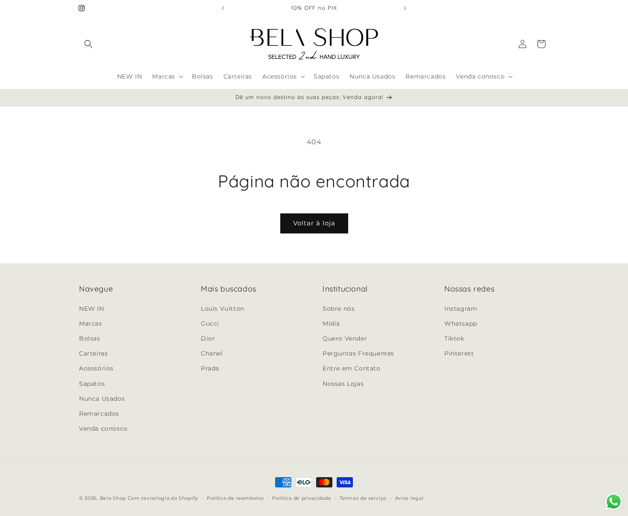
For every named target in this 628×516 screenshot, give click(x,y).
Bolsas (89, 338)
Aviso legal (409, 498)
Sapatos (92, 383)
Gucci (210, 323)
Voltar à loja (314, 223)
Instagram (460, 308)
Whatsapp (460, 323)
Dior (208, 338)
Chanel (212, 353)
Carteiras (93, 353)
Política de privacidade (301, 498)
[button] (88, 44)
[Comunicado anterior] (223, 8)
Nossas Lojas (343, 383)
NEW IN (91, 308)
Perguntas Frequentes (358, 353)
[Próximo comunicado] (405, 8)
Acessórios (96, 368)
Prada (210, 368)
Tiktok (454, 338)
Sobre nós (339, 308)
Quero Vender (345, 338)
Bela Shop (114, 498)
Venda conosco (103, 428)
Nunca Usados (102, 398)
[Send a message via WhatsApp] (614, 502)
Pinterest (459, 353)
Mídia (331, 323)
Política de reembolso (235, 498)
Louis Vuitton (222, 308)
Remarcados (99, 413)
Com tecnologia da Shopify (163, 498)
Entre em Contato (352, 368)
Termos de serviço (363, 498)
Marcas (90, 323)
